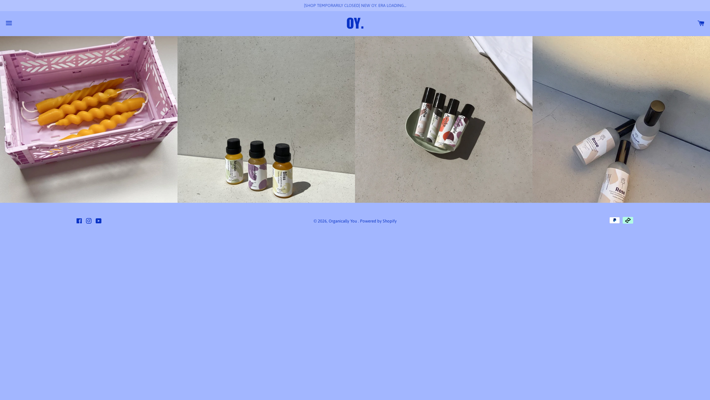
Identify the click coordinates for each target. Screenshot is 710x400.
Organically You (343, 221)
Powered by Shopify (378, 221)
